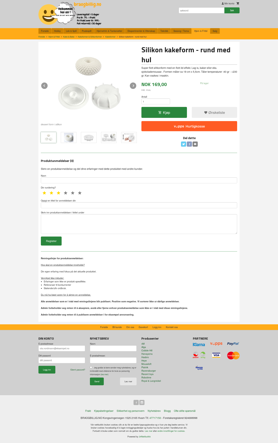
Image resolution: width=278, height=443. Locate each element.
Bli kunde (117, 327)
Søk (232, 10)
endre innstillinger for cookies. (171, 430)
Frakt (88, 411)
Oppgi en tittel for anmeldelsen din (58, 200)
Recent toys (147, 374)
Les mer (128, 381)
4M (143, 343)
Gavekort (143, 327)
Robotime (146, 377)
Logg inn (157, 327)
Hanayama (147, 353)
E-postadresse (45, 343)
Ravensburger (148, 370)
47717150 (155, 418)
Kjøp (166, 112)
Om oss (130, 327)
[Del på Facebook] (189, 144)
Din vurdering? (48, 187)
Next (136, 85)
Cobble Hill (146, 350)
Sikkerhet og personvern (130, 411)
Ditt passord (44, 355)
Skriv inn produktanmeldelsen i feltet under (62, 212)
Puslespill (86, 30)
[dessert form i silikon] (89, 82)
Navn (43, 175)
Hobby (57, 30)
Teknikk (164, 30)
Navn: (93, 343)
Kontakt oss (172, 327)
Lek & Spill (71, 30)
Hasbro (145, 357)
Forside (45, 30)
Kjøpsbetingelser (103, 411)
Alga (143, 347)
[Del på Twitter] (183, 144)
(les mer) (104, 374)
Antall (144, 96)
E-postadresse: (97, 355)
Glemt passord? (77, 369)
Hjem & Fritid (200, 30)
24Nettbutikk (145, 436)
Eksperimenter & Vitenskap (141, 30)
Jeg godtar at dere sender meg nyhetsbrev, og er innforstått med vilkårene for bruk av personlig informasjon (113, 371)
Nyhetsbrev (154, 411)
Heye (144, 360)
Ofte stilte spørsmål (185, 411)
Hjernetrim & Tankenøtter (109, 30)
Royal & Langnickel (151, 380)
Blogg (167, 411)
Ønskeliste (216, 112)
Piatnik (144, 367)
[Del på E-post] (195, 144)
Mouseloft (146, 363)
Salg (215, 30)
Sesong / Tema (181, 30)
